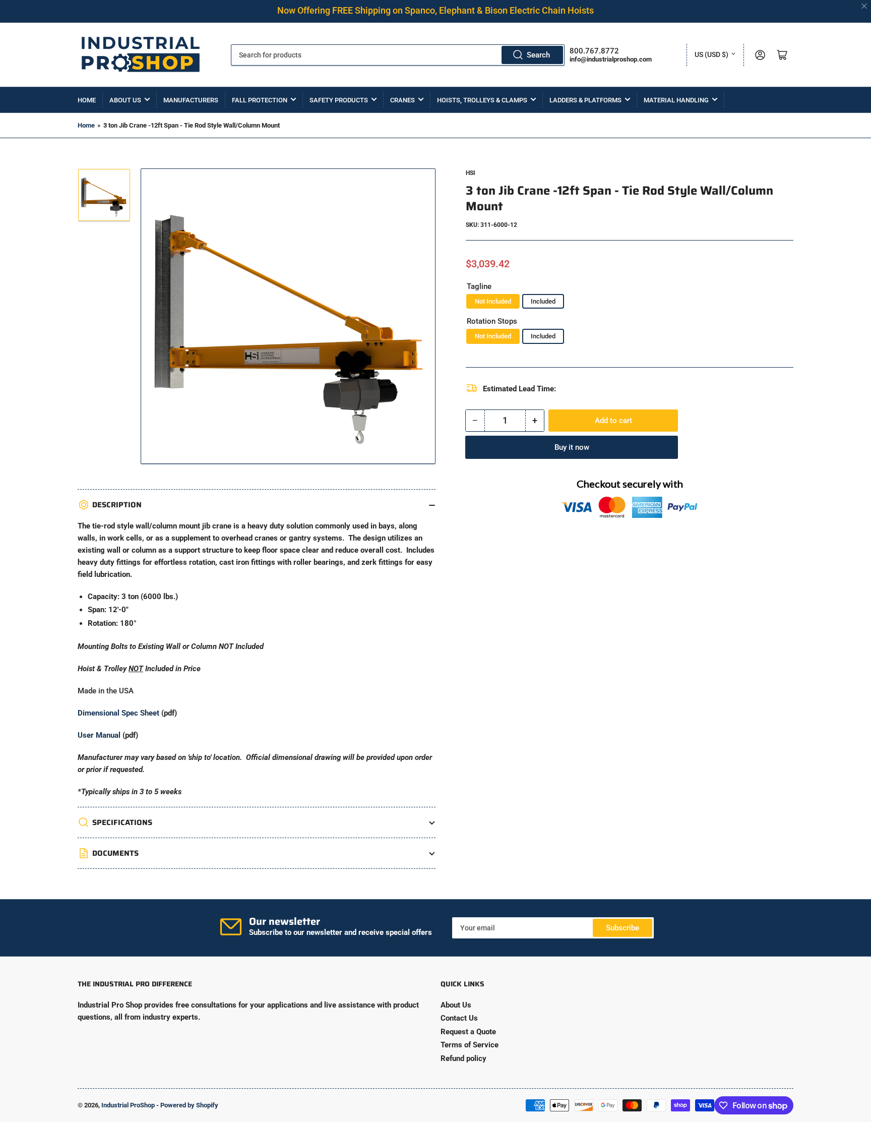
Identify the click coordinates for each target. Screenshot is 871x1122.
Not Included (493, 301)
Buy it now (571, 447)
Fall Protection (259, 100)
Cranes (402, 100)
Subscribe (622, 927)
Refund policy (463, 1058)
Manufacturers (190, 100)
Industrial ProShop (128, 1105)
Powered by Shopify (189, 1105)
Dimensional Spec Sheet (118, 713)
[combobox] (398, 55)
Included (543, 301)
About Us (125, 100)
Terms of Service (470, 1044)
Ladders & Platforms (585, 100)
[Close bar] (864, 6)
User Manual (99, 735)
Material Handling (676, 100)
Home (87, 100)
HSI (470, 172)
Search (538, 55)
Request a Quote (468, 1031)
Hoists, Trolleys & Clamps (482, 100)
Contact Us (459, 1018)
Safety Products (338, 100)
